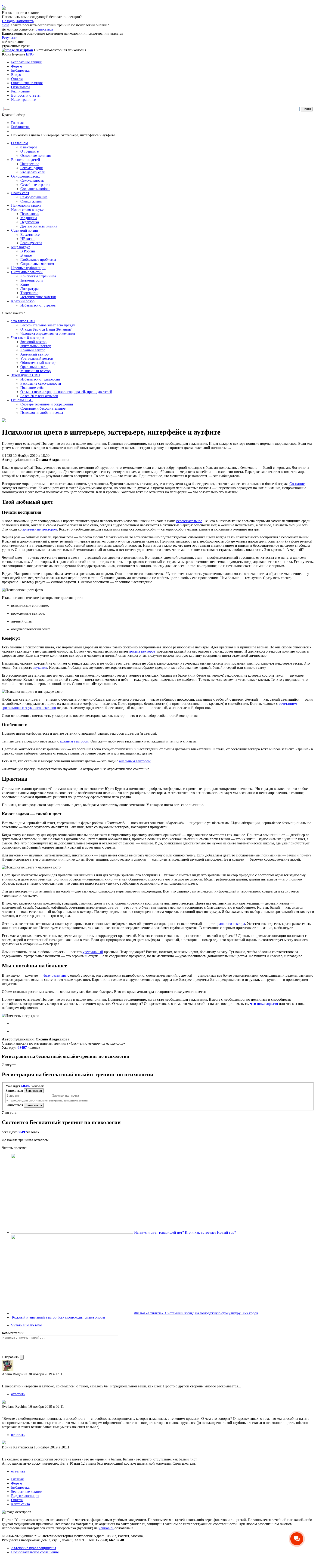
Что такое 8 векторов (27, 338)
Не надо (8, 21)
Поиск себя (20, 193)
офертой (84, 1101)
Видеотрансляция (25, 1496)
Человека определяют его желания (47, 333)
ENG (30, 54)
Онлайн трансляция (27, 83)
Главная (17, 123)
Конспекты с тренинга (38, 276)
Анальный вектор (34, 354)
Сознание (297, 484)
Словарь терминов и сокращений (46, 404)
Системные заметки (27, 272)
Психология (29, 214)
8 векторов (28, 147)
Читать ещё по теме (26, 1325)
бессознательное (189, 521)
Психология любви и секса (41, 412)
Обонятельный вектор (38, 363)
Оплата (17, 79)
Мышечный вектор (35, 371)
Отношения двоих (25, 176)
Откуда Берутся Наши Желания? (45, 329)
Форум (16, 66)
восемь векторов (142, 651)
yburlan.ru (106, 1528)
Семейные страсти (35, 185)
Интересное (29, 164)
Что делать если (32, 172)
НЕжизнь (27, 239)
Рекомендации (31, 168)
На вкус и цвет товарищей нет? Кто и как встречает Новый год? (185, 1232)
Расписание (20, 91)
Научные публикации (28, 268)
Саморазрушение (33, 197)
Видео (16, 75)
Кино (24, 284)
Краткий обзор (22, 301)
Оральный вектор (34, 367)
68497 (22, 1047)
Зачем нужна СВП (25, 375)
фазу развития (54, 975)
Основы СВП (22, 400)
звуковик (40, 667)
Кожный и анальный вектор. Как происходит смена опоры (58, 1317)
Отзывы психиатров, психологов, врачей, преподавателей (66, 392)
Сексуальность (32, 180)
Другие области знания (38, 226)
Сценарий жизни (24, 230)
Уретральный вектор (36, 358)
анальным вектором (135, 761)
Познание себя (31, 388)
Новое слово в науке (27, 210)
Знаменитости (31, 280)
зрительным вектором (39, 529)
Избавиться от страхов (38, 305)
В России (27, 251)
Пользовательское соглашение (35, 1552)
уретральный (93, 952)
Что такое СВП (23, 321)
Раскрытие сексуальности (40, 383)
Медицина (28, 218)
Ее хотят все (30, 234)
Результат (9, 38)
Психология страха (26, 205)
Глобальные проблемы (38, 259)
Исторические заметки (38, 297)
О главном (19, 143)
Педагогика (29, 222)
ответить (18, 1394)
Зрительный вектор (35, 346)
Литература (29, 289)
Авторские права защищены (33, 1548)
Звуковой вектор (33, 342)
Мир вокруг (20, 247)
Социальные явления (37, 264)
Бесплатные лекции (26, 62)
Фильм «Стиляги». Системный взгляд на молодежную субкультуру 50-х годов (196, 1313)
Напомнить (24, 21)
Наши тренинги (23, 99)
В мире (26, 255)
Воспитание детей (25, 160)
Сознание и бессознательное (42, 408)
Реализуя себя (31, 243)
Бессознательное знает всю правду (47, 325)
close (5, 25)
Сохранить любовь (35, 189)
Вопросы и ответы (25, 95)
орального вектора (230, 924)
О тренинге (29, 151)
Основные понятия (35, 155)
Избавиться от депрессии (40, 379)
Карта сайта (20, 1504)
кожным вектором (74, 741)
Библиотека (20, 70)
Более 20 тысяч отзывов (39, 396)
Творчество (29, 293)
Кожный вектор (32, 350)
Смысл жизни (31, 201)
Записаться (44, 29)
